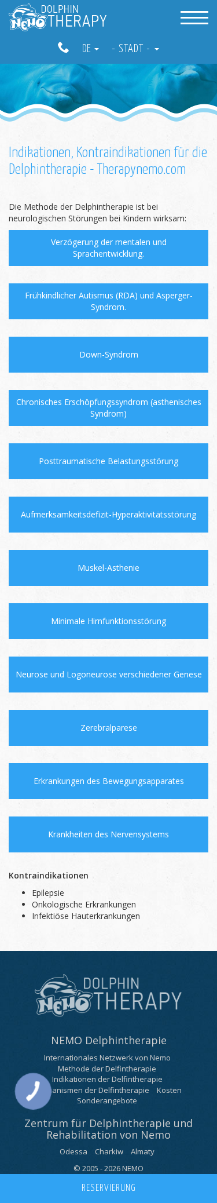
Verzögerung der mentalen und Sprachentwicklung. (109, 247)
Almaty (143, 1151)
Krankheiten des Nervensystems (108, 834)
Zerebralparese (108, 727)
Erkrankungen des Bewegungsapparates (109, 780)
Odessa (73, 1151)
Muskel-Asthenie (108, 567)
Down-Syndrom (108, 354)
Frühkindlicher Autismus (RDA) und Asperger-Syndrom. (109, 301)
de (87, 48)
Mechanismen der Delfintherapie (91, 1090)
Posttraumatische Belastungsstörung (108, 460)
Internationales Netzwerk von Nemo (107, 1057)
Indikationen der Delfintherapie (107, 1079)
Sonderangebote (107, 1100)
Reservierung (109, 1188)
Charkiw (109, 1151)
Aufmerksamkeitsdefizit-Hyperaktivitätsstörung (108, 514)
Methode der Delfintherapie (107, 1068)
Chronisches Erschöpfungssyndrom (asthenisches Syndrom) (108, 407)
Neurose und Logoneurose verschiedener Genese (109, 674)
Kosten (169, 1090)
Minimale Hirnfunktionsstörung (108, 620)
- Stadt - (132, 48)
